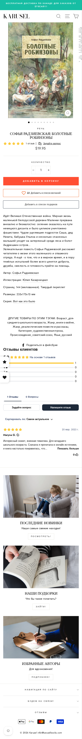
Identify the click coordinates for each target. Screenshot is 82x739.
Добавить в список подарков (41, 204)
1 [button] (29, 123)
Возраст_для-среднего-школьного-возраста (40, 320)
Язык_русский (63, 335)
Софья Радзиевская (25, 273)
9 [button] (54, 123)
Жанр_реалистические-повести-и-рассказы (40, 327)
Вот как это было (24, 301)
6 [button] (45, 123)
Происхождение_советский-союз (31, 335)
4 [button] (38, 123)
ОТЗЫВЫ (41, 712)
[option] (41, 5)
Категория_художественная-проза (40, 331)
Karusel (16, 16)
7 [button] (48, 123)
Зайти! (41, 606)
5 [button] (42, 123)
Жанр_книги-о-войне (60, 322)
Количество (41, 162)
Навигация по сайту (41, 689)
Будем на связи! (41, 701)
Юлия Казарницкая (35, 280)
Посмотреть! (41, 536)
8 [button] (51, 123)
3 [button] (35, 123)
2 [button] (32, 123)
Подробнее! (41, 677)
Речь (41, 128)
